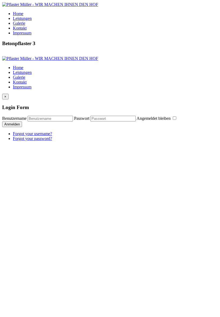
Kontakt (20, 28)
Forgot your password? (32, 138)
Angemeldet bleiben (154, 118)
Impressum (22, 33)
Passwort (81, 118)
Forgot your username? (32, 133)
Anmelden (12, 124)
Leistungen (22, 18)
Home (18, 13)
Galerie (19, 23)
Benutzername (14, 118)
